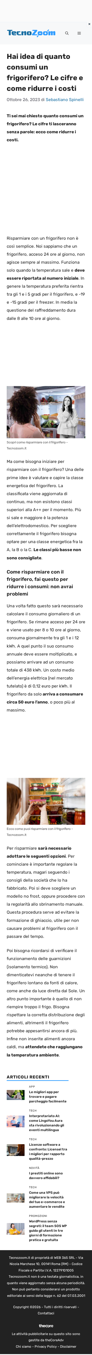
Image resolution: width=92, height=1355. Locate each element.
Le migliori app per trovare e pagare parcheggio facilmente (48, 1096)
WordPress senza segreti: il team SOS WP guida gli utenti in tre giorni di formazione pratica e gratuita (48, 1230)
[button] (67, 33)
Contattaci (46, 1313)
